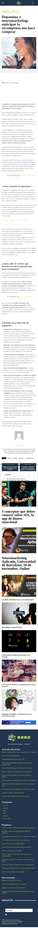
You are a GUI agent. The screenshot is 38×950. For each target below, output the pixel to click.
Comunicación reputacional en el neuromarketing (15, 796)
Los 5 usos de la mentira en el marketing (13, 872)
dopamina (15, 458)
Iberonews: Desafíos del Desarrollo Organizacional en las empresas (18, 892)
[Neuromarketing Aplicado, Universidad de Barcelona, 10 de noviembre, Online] (19, 540)
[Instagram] (22, 737)
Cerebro (9, 458)
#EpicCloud (8, 924)
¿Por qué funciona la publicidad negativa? (13, 843)
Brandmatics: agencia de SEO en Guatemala (14, 884)
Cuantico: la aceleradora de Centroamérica (13, 887)
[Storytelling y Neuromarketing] (19, 613)
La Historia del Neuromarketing (11, 756)
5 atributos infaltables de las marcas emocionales (18, 600)
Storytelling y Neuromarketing (12, 627)
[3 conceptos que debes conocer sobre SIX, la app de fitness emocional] (19, 494)
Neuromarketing (29, 458)
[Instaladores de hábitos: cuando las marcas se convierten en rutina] (19, 700)
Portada (6, 11)
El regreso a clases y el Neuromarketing (13, 792)
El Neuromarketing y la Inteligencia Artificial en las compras (18, 789)
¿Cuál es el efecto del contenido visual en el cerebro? (16, 847)
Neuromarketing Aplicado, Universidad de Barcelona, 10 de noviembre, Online (19, 563)
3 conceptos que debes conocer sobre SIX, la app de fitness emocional (18, 516)
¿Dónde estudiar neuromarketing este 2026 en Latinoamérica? (19, 780)
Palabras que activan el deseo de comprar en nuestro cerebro (18, 868)
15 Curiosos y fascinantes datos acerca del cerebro (16, 840)
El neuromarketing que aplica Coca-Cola (13, 759)
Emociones (21, 458)
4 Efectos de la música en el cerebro (12, 850)
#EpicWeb (4, 924)
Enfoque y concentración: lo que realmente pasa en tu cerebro (19, 752)
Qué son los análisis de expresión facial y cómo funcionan (18, 864)
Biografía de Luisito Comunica (12, 880)
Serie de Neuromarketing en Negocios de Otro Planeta (17, 768)
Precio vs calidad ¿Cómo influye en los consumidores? (17, 771)
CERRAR (3, 484)
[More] (33, 77)
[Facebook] (19, 737)
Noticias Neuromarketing (11, 11)
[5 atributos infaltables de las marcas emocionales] (19, 586)
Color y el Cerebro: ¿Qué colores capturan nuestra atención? (18, 827)
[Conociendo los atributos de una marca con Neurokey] (19, 641)
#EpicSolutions (14, 924)
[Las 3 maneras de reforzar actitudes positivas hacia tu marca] (19, 671)
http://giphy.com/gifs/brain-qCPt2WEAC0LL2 (14, 220)
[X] (25, 737)
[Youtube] (29, 737)
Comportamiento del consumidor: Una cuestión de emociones (19, 836)
